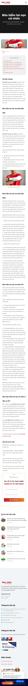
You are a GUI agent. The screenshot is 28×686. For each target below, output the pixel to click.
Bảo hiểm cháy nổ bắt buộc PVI (15, 551)
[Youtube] (10, 639)
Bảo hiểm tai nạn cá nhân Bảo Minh (12, 64)
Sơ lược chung (7, 60)
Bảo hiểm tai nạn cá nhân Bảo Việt (12, 62)
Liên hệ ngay (8, 683)
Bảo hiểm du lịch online (13, 544)
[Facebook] (6, 639)
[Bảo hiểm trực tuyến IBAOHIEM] (5, 2)
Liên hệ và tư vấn (8, 72)
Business (22, 22)
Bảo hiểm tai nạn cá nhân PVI (11, 66)
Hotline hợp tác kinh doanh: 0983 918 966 (12, 617)
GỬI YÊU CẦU (14, 500)
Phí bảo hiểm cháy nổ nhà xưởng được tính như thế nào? (16, 536)
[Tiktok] (3, 639)
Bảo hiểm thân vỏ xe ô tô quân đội (16, 558)
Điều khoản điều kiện (6, 664)
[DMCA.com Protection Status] (4, 650)
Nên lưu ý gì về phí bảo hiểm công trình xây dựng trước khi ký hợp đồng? (17, 519)
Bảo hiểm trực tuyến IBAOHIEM (11, 22)
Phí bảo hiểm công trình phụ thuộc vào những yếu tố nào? (16, 528)
